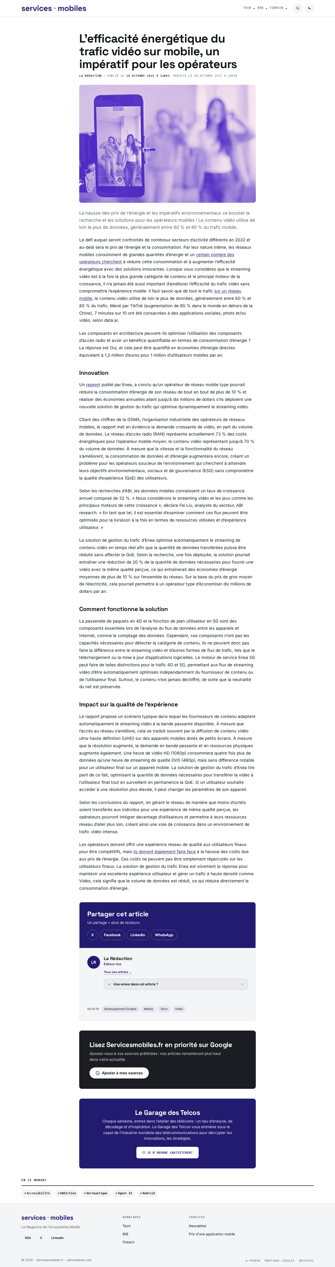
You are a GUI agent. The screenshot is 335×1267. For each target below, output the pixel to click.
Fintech (276, 8)
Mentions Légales (280, 1260)
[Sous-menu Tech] (254, 8)
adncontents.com (79, 1260)
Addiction (68, 1193)
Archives (306, 1260)
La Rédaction (90, 75)
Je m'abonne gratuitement (170, 1152)
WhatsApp (164, 935)
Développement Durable (120, 1009)
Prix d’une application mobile (212, 1234)
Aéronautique (97, 1193)
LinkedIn (137, 935)
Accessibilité (38, 1193)
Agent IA (125, 1193)
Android (148, 1193)
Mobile (148, 1009)
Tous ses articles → (118, 972)
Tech (247, 8)
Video (179, 1009)
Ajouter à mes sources (122, 1073)
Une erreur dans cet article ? (136, 984)
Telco (164, 1009)
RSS (28, 1238)
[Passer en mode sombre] (309, 8)
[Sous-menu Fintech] (286, 8)
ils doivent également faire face (164, 851)
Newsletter (197, 1226)
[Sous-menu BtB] (266, 8)
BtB (260, 8)
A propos (253, 1260)
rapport (93, 384)
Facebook (112, 935)
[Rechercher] (297, 8)
